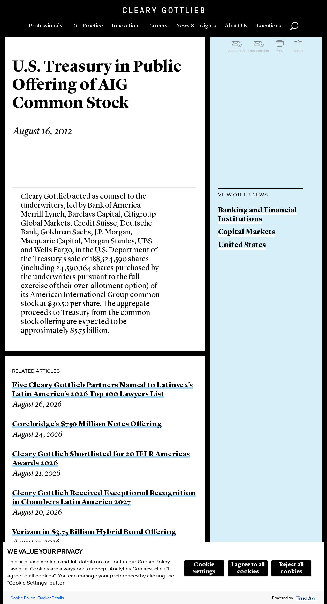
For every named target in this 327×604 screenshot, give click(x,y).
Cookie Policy (23, 597)
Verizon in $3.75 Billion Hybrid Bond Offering (94, 532)
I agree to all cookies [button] (248, 568)
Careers (157, 26)
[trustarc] (306, 598)
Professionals (45, 26)
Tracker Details (51, 597)
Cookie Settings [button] (204, 568)
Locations (268, 26)
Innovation (125, 26)
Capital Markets (246, 232)
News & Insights (196, 26)
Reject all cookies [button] (291, 568)
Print (279, 51)
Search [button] (294, 26)
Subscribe (236, 51)
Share (298, 51)
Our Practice (87, 26)
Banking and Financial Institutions (257, 215)
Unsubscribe (258, 51)
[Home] (163, 10)
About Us (236, 26)
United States (242, 245)
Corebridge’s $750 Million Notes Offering (87, 424)
